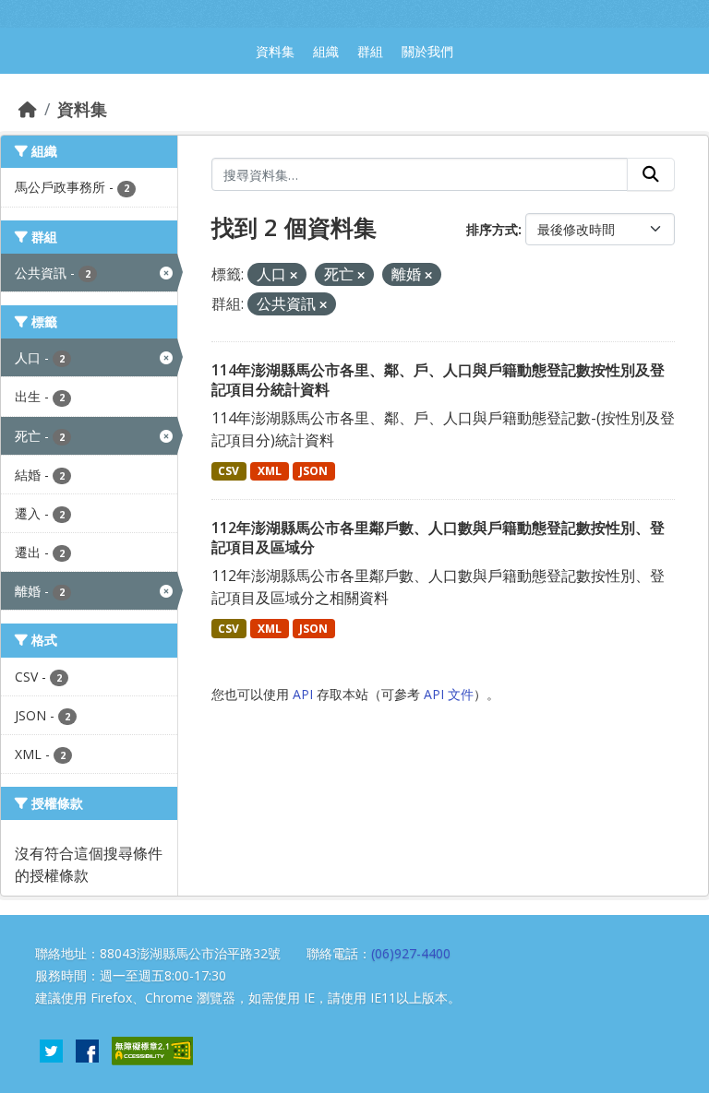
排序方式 (492, 229)
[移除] (293, 275)
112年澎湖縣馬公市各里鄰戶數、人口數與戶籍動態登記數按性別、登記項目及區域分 (438, 537)
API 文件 (449, 694)
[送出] (651, 174)
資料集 (82, 109)
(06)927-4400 (411, 953)
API (303, 694)
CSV (228, 471)
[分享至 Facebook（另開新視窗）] (87, 1049)
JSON (313, 471)
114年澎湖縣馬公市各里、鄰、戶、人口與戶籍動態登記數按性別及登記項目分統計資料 (438, 379)
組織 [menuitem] (326, 51)
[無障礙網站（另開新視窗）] (152, 1049)
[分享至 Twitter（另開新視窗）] (51, 1049)
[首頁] (27, 109)
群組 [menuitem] (370, 51)
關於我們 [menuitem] (427, 51)
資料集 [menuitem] (275, 51)
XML (270, 471)
